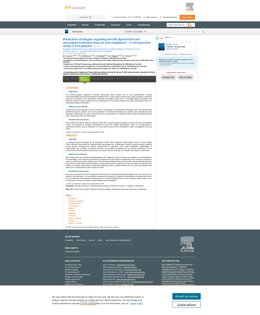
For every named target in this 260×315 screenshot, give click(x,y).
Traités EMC (100, 25)
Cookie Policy (136, 303)
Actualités (71, 25)
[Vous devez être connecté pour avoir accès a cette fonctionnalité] (157, 38)
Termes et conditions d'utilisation (77, 275)
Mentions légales (71, 270)
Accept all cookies (186, 296)
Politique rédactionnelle (74, 277)
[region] (130, 300)
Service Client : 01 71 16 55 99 (128, 17)
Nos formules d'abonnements (118, 240)
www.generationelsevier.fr (126, 279)
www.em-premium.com (132, 270)
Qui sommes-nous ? (72, 267)
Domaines (115, 25)
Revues (85, 25)
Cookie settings (88, 303)
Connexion (187, 17)
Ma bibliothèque (170, 17)
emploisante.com (127, 284)
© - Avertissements (72, 272)
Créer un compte (72, 252)
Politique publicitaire (72, 279)
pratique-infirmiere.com (136, 275)
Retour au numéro (172, 49)
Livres (129, 25)
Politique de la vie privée (74, 284)
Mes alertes (152, 17)
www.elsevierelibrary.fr (135, 277)
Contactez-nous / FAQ (73, 265)
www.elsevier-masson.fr (126, 265)
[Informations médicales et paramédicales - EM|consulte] (75, 7)
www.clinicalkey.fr (130, 267)
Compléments (144, 25)
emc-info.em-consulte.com (135, 272)
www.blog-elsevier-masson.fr (142, 282)
